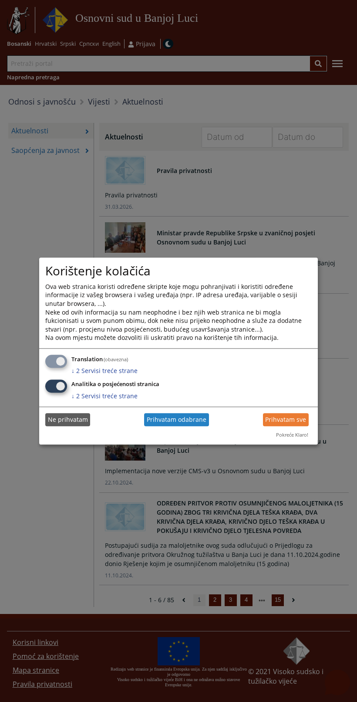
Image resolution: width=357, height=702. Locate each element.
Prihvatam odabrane (176, 420)
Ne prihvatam (68, 420)
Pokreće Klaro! (292, 435)
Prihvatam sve (285, 420)
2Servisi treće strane (104, 371)
